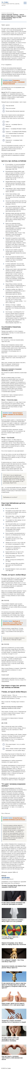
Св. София (5, 2)
